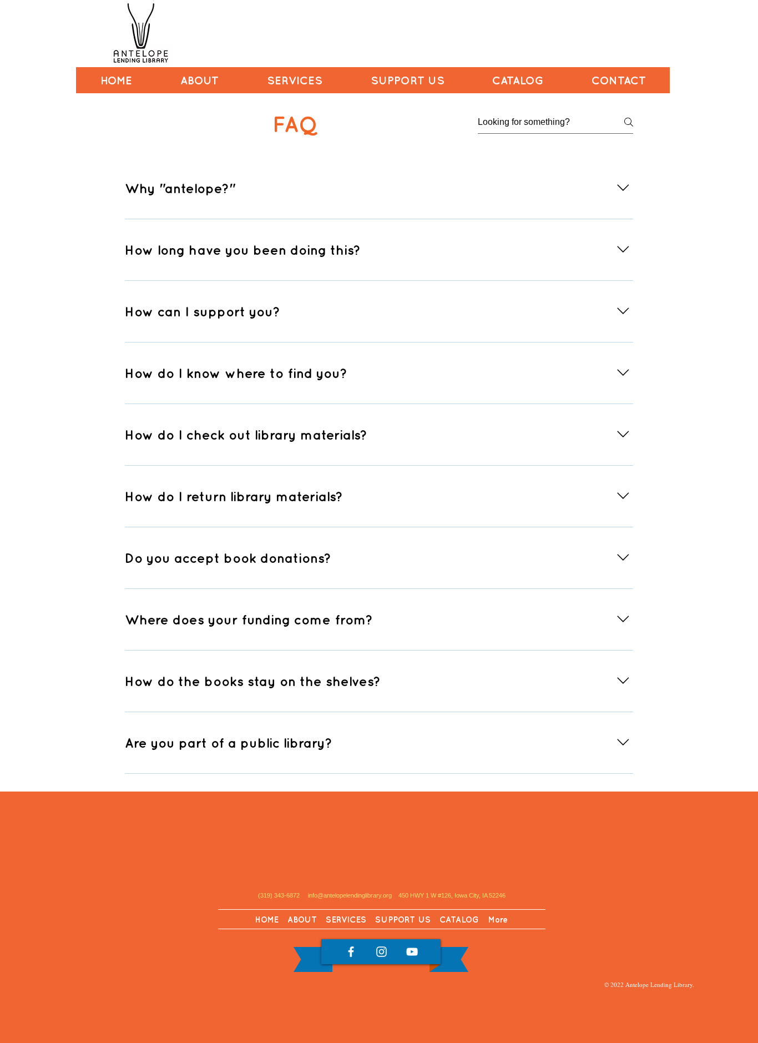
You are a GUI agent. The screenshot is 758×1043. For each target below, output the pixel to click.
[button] (199, 80)
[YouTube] (412, 952)
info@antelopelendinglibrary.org (350, 895)
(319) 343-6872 (279, 895)
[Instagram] (381, 952)
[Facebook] (351, 952)
